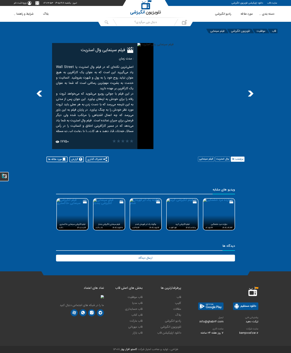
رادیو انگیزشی (223, 13)
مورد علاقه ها (55, 159)
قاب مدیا (137, 303)
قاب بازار (138, 333)
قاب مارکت (136, 321)
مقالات (177, 309)
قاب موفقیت (135, 297)
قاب (274, 31)
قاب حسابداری (134, 309)
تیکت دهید (252, 322)
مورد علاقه (247, 13)
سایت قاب (272, 3)
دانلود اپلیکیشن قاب (169, 333)
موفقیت (261, 31)
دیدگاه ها (229, 246)
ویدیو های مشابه (224, 190)
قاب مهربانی (135, 327)
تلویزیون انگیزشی (240, 31)
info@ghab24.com (211, 322)
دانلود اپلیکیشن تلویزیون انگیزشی (247, 3)
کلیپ (178, 303)
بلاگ (45, 13)
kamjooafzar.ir (248, 333)
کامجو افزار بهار (129, 349)
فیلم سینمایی (217, 31)
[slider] (123, 141)
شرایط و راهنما (24, 13)
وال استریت (222, 159)
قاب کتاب (137, 315)
